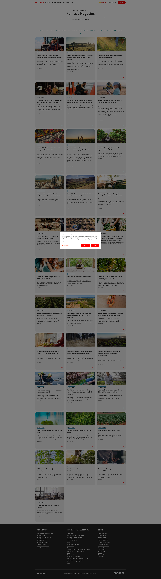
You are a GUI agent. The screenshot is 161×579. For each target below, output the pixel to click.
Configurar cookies (65, 245)
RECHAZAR (85, 245)
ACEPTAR (94, 245)
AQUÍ (63, 241)
